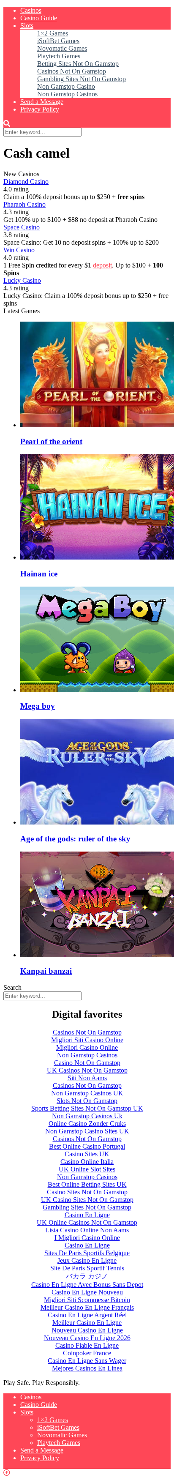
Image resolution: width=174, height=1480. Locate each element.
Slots (26, 25)
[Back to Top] (6, 1472)
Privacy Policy (39, 109)
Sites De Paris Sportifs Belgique (87, 1252)
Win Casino (19, 250)
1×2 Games (52, 33)
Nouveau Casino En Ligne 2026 (87, 1337)
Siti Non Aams (87, 1077)
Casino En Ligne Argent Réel (87, 1315)
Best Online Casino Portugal (87, 1146)
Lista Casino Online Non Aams (87, 1230)
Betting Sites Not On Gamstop (78, 63)
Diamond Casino (26, 181)
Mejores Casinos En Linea (87, 1368)
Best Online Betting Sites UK (87, 1184)
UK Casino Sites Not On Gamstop (87, 1199)
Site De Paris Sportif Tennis (87, 1268)
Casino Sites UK (87, 1154)
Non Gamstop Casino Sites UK (87, 1131)
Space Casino (21, 227)
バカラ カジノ (87, 1276)
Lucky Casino (22, 280)
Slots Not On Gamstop (87, 1100)
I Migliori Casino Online (87, 1237)
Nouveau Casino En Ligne (87, 1330)
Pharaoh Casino (24, 204)
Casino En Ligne (87, 1214)
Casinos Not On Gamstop (71, 71)
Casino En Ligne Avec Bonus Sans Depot (87, 1284)
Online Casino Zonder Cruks (87, 1123)
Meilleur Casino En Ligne (87, 1322)
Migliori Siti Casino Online (87, 1039)
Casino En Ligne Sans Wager (87, 1360)
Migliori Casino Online (87, 1047)
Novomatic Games (62, 48)
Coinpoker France (87, 1353)
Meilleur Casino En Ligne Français (87, 1307)
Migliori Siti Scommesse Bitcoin (87, 1299)
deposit (102, 265)
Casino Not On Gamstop (87, 1062)
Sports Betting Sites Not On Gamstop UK (87, 1108)
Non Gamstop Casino (66, 86)
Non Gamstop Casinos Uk (87, 1116)
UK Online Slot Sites (87, 1169)
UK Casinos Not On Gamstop (87, 1070)
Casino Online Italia (87, 1161)
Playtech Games (58, 56)
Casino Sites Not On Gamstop (87, 1192)
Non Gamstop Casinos (67, 94)
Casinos (30, 10)
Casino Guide (38, 18)
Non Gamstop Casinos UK (87, 1093)
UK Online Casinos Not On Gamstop (87, 1222)
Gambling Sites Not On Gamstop (81, 78)
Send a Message (41, 101)
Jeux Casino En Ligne (87, 1260)
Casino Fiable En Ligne (87, 1345)
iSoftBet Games (58, 40)
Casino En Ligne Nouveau (87, 1292)
